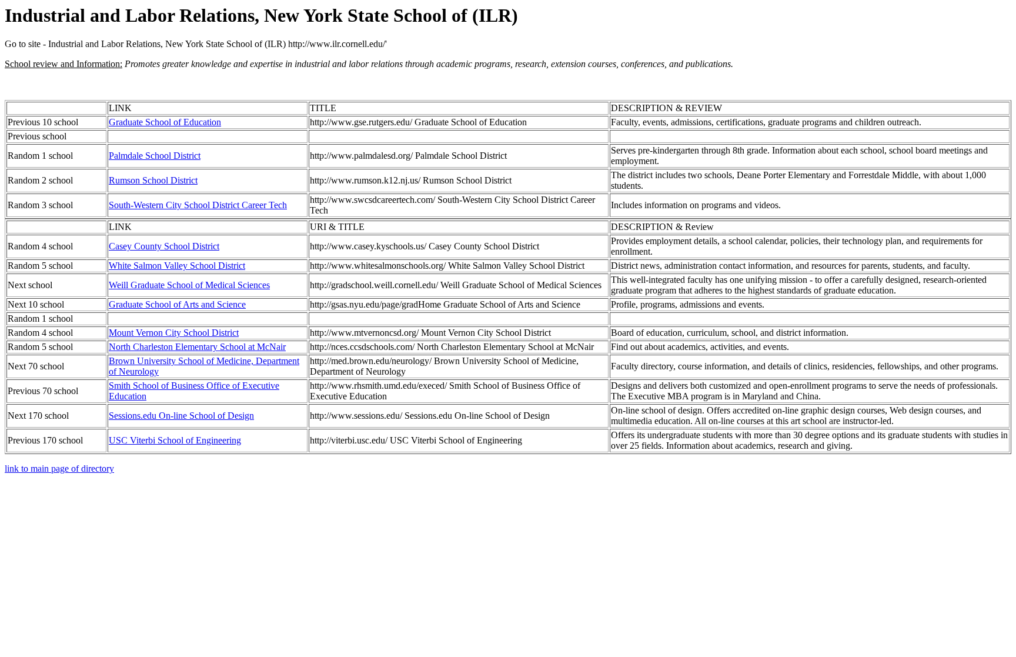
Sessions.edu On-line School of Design (181, 416)
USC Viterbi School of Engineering (175, 440)
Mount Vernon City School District (174, 333)
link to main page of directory (59, 468)
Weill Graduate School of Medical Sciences (189, 285)
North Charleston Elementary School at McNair (197, 347)
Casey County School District (164, 246)
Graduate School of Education (165, 122)
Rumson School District (153, 180)
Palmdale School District (154, 156)
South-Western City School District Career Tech (198, 205)
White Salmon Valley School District (177, 266)
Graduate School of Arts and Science (177, 304)
